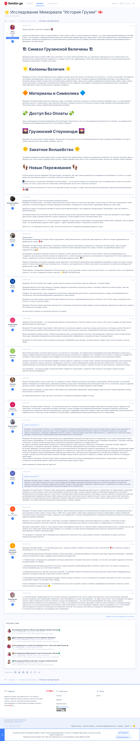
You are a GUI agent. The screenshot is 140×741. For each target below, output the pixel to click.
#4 (133, 280)
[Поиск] (133, 3)
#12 (133, 544)
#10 (133, 472)
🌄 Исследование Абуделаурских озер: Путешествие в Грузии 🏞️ (36, 653)
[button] (44, 3)
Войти (98, 695)
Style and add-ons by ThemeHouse (15, 720)
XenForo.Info (19, 722)
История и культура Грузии (33, 647)
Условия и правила (89, 726)
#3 (133, 234)
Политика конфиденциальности (106, 726)
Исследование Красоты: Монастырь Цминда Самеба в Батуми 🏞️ (36, 630)
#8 (133, 403)
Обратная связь (61, 703)
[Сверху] (131, 726)
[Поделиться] (130, 26)
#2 (133, 197)
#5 (133, 319)
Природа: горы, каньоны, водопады (41, 639)
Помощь (120, 726)
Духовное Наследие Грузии (35, 631)
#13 (133, 593)
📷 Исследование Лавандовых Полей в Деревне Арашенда (33, 637)
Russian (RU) (15, 726)
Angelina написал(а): (30, 425)
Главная (59, 695)
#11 (133, 507)
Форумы (59, 700)
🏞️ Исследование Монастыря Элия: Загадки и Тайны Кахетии (34, 661)
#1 (133, 26)
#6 (133, 349)
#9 (133, 420)
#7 (133, 378)
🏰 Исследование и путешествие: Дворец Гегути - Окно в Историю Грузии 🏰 (40, 645)
